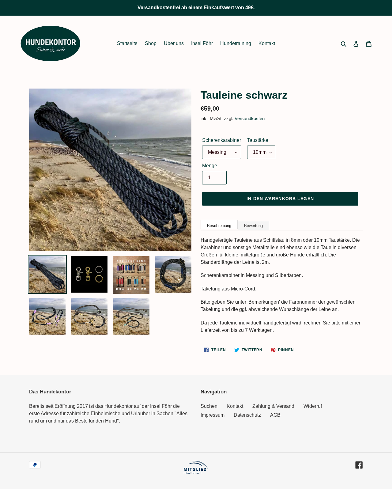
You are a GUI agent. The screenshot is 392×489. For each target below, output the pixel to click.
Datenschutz (247, 415)
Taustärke (257, 140)
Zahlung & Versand (273, 406)
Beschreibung (219, 225)
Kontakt (235, 406)
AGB (275, 415)
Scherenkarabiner (221, 140)
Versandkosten (250, 118)
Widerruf (312, 406)
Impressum (212, 415)
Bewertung (253, 225)
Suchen (209, 406)
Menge (209, 165)
